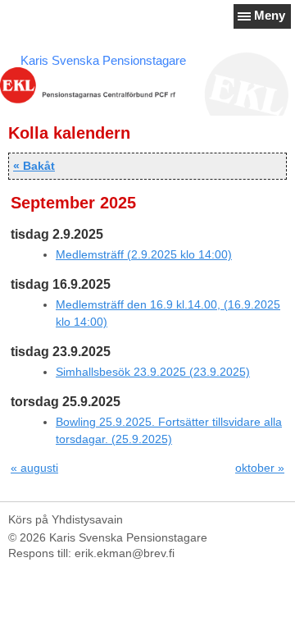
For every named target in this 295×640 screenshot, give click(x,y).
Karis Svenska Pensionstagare (103, 60)
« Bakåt (34, 165)
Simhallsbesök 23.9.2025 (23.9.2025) (153, 371)
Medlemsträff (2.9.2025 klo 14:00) (144, 254)
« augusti (34, 467)
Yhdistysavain (87, 519)
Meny (269, 15)
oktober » (259, 467)
